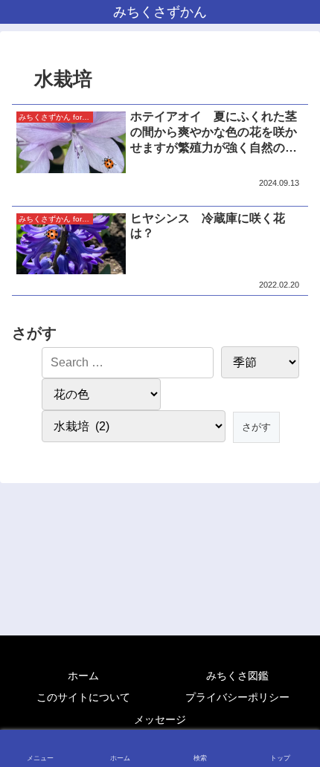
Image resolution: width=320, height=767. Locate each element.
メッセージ (160, 719)
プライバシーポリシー (237, 697)
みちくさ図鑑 (237, 676)
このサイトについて (83, 697)
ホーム (83, 676)
